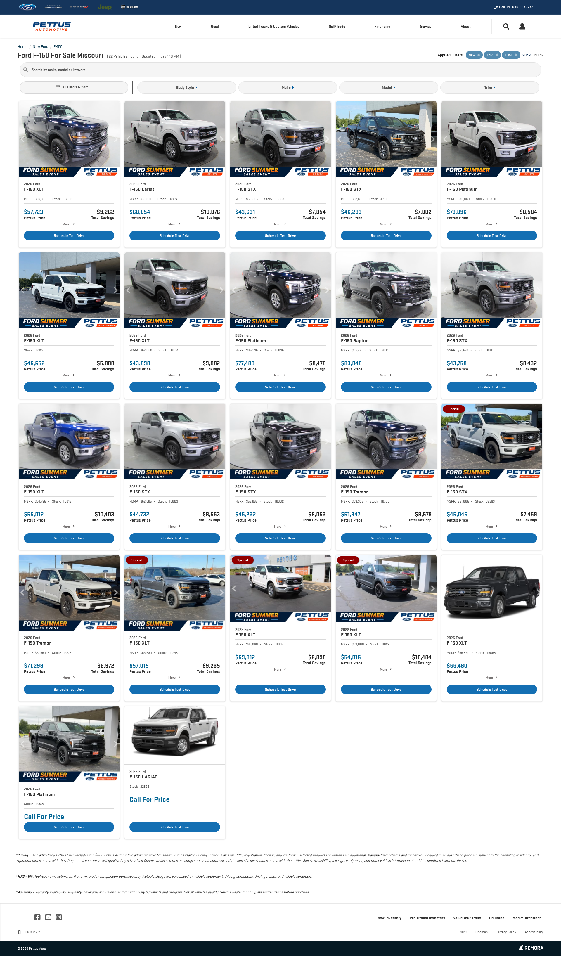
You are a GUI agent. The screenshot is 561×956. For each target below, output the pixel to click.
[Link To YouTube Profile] (48, 916)
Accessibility (534, 932)
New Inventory (389, 917)
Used (215, 26)
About (466, 26)
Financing (382, 26)
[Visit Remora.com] (531, 948)
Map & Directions (526, 917)
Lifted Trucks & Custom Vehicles (273, 26)
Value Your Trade (467, 917)
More (66, 224)
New (178, 26)
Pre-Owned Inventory (427, 917)
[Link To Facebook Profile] (38, 916)
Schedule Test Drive (69, 235)
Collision (496, 917)
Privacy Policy (506, 932)
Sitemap (481, 932)
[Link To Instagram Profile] (58, 916)
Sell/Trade (337, 26)
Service (425, 26)
